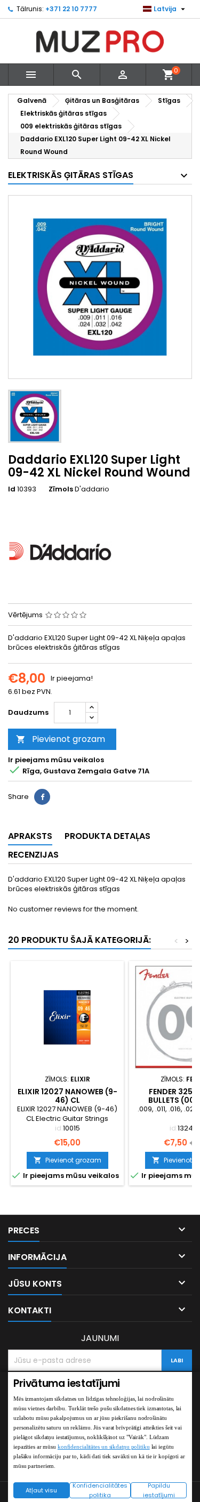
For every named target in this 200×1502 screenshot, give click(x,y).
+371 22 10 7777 (71, 8)
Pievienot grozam (60, 739)
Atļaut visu (41, 1490)
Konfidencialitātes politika (100, 1490)
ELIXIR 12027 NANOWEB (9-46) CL (67, 1095)
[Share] (42, 797)
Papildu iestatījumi (159, 1490)
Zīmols (61, 489)
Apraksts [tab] (30, 836)
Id (11, 489)
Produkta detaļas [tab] (107, 836)
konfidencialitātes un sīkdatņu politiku (104, 1446)
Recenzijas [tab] (33, 855)
